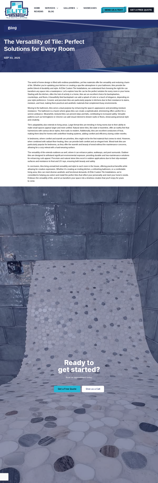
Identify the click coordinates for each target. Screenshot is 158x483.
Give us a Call (93, 389)
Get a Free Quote (141, 10)
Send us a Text (114, 10)
